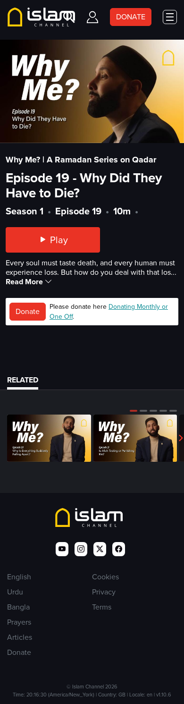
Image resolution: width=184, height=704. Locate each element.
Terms (101, 607)
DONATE (130, 16)
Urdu (15, 591)
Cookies (105, 576)
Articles (19, 637)
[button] (133, 411)
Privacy (104, 591)
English (19, 576)
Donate (28, 311)
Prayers (19, 622)
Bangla (18, 607)
